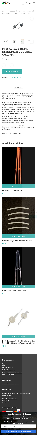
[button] (34, 3)
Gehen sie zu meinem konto (10, 384)
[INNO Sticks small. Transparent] (18, 267)
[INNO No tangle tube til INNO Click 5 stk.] (18, 217)
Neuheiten (5, 400)
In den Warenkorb (12, 71)
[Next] (31, 41)
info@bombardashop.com (14, 373)
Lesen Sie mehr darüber (9, 399)
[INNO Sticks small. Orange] (18, 167)
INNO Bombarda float (14, 11)
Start (3, 11)
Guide (4, 402)
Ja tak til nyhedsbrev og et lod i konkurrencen (18, 431)
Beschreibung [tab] (18, 87)
